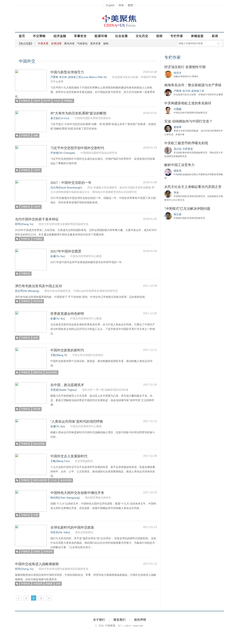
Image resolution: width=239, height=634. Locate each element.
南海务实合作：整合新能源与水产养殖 (192, 85)
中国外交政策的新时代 (67, 350)
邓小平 (47, 100)
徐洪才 (177, 72)
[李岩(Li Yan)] (168, 193)
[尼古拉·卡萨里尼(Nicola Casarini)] (168, 150)
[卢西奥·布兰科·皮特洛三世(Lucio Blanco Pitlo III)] (168, 92)
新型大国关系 (40, 480)
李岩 (176, 192)
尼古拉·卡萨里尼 (183, 148)
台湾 (58, 583)
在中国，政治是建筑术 (67, 385)
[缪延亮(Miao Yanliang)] (168, 172)
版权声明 (140, 619)
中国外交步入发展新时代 (68, 456)
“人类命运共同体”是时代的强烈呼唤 (76, 421)
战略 (35, 135)
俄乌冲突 (69, 43)
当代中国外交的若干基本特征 (37, 219)
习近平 (36, 100)
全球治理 (48, 551)
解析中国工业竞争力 (179, 165)
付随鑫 (177, 108)
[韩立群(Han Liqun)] (168, 215)
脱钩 (105, 43)
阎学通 (36, 409)
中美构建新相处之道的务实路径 (187, 103)
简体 (121, 5)
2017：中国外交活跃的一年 (70, 183)
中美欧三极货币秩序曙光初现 (186, 143)
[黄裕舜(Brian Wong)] (168, 128)
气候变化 (82, 43)
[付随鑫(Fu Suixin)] (168, 110)
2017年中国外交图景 (65, 251)
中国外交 (25, 100)
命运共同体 (51, 372)
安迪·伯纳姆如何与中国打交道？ (188, 121)
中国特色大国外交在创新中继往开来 (77, 493)
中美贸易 (37, 583)
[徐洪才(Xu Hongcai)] (168, 74)
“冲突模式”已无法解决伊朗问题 (187, 208)
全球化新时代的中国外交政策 (72, 527)
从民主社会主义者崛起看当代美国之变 (192, 187)
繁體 (130, 5)
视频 (159, 36)
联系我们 (119, 619)
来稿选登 (197, 36)
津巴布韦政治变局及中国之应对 (38, 286)
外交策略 (39, 36)
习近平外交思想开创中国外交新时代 (77, 148)
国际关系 (37, 372)
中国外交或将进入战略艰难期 (37, 564)
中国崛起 (68, 100)
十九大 (57, 100)
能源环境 (100, 36)
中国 (35, 515)
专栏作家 (176, 36)
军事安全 (80, 36)
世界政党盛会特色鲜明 (67, 314)
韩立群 (177, 214)
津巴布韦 (37, 301)
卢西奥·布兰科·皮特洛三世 (189, 90)
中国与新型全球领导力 (67, 72)
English (110, 5)
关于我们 (99, 619)
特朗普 (49, 583)
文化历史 (142, 36)
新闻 (215, 36)
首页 (22, 36)
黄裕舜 (177, 127)
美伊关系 (95, 43)
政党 (35, 337)
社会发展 (121, 36)
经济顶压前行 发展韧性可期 (185, 67)
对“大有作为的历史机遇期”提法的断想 (78, 113)
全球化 (36, 551)
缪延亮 (177, 170)
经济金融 (59, 36)
